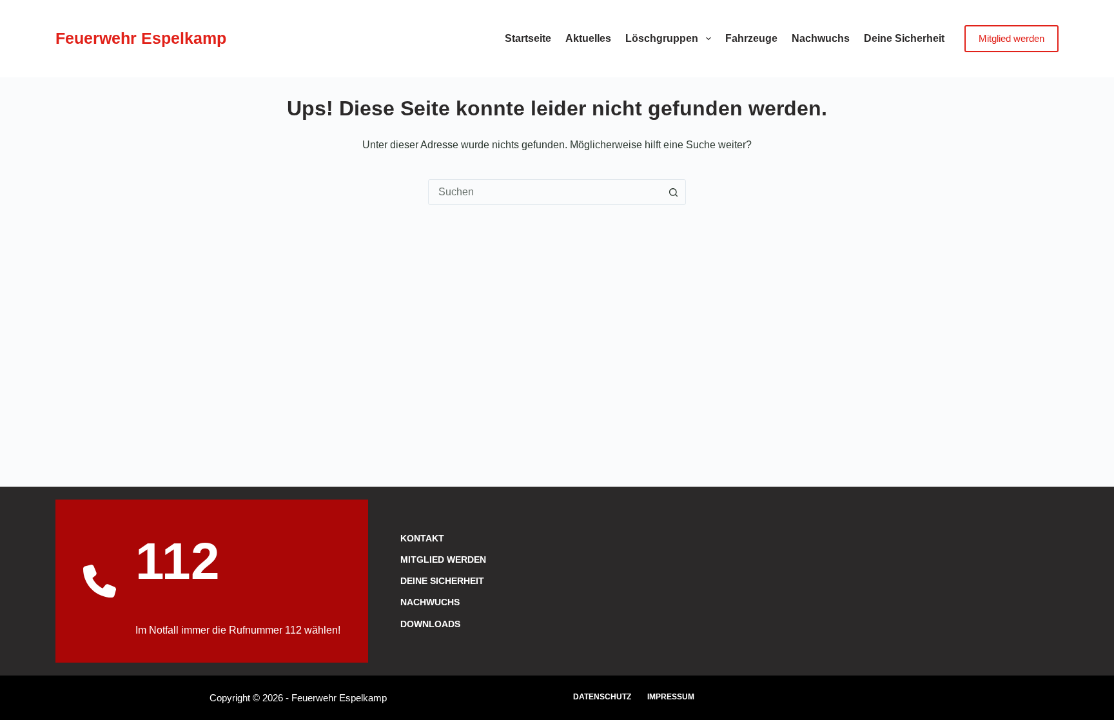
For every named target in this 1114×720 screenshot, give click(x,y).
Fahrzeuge (751, 38)
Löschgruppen (661, 38)
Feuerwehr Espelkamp (140, 38)
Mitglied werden (1011, 38)
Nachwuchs (821, 38)
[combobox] (545, 192)
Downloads (430, 624)
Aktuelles (588, 38)
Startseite (528, 38)
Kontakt (422, 538)
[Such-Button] (673, 192)
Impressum (670, 696)
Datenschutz (602, 696)
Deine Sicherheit (904, 38)
